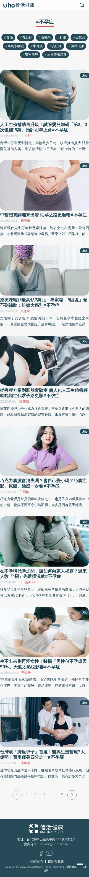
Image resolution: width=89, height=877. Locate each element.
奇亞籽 (27, 37)
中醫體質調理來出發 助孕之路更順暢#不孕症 (43, 214)
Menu (85, 863)
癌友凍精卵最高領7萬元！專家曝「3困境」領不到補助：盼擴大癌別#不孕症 (43, 302)
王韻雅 (24, 492)
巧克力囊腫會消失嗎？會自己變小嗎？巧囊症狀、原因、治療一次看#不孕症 (43, 483)
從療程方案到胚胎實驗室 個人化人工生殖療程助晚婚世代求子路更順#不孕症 (44, 393)
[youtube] (49, 854)
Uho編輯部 (27, 582)
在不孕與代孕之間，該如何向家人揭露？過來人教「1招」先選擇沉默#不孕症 (43, 574)
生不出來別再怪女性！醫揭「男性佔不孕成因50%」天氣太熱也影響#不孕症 (43, 664)
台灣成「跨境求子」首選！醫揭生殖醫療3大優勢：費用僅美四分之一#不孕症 (42, 754)
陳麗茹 (24, 401)
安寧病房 (31, 54)
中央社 (26, 135)
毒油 (9, 37)
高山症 (57, 46)
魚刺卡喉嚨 (16, 46)
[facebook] (41, 855)
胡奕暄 (25, 220)
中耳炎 (38, 46)
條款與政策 (56, 861)
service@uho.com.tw (54, 844)
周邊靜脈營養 (56, 54)
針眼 (63, 37)
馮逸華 (25, 311)
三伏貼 (80, 37)
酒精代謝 (77, 46)
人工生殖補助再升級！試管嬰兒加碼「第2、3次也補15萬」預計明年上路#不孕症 (43, 127)
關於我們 (36, 861)
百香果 (46, 37)
